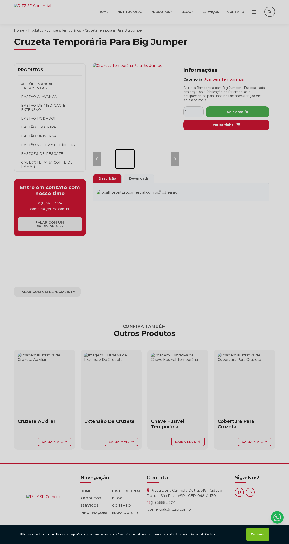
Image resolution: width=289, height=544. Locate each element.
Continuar (258, 534)
